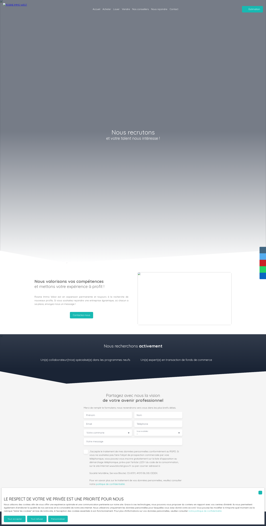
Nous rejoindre (159, 9)
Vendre (126, 9)
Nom (139, 415)
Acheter (107, 9)
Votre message (94, 441)
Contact (174, 9)
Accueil (96, 9)
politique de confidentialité (110, 484)
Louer (116, 9)
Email (89, 423)
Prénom (90, 415)
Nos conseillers (140, 9)
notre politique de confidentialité (205, 511)
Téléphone (142, 423)
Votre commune (95, 432)
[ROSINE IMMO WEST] (21, 9)
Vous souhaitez (142, 431)
